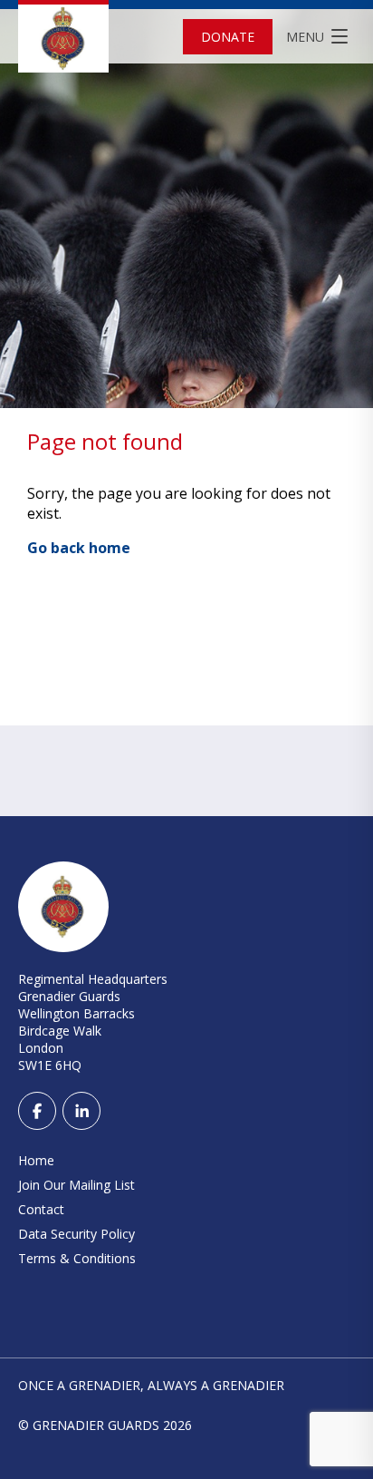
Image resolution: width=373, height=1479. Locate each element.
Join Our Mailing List (76, 1184)
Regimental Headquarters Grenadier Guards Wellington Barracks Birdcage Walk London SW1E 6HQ (92, 1022)
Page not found (105, 441)
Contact (41, 1209)
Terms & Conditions (77, 1258)
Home (36, 1160)
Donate (227, 36)
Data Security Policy (76, 1233)
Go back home (78, 548)
